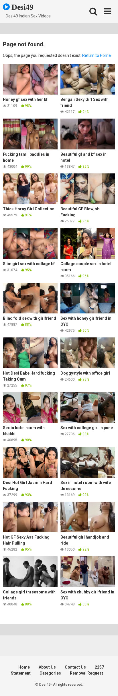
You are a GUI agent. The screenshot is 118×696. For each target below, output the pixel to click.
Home (24, 667)
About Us (47, 667)
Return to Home (96, 55)
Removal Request (86, 673)
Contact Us (75, 667)
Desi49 (22, 7)
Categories (50, 673)
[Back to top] (107, 684)
